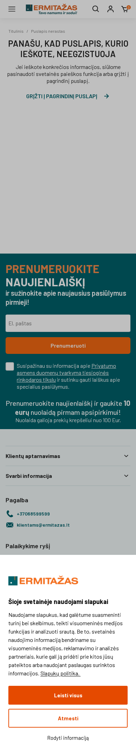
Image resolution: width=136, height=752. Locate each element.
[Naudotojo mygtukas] (110, 9)
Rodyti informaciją (68, 738)
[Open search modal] (95, 9)
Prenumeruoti (68, 345)
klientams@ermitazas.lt (43, 525)
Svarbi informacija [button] (29, 475)
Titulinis (16, 31)
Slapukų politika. (60, 673)
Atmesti (68, 718)
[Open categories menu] (12, 9)
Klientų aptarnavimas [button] (33, 455)
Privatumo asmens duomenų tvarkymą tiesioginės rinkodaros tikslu (66, 372)
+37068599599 (33, 514)
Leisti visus (68, 695)
